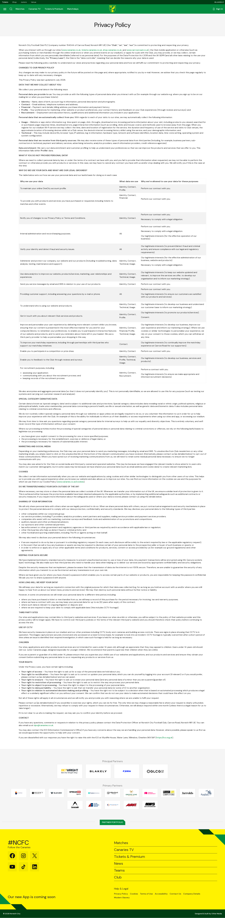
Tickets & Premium (54, 9)
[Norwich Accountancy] (150, 793)
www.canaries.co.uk (71, 50)
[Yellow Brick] (112, 793)
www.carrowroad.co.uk (137, 50)
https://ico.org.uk (164, 737)
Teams (119, 870)
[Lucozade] (75, 805)
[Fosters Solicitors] (93, 793)
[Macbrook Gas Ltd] (112, 805)
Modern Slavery (122, 897)
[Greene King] (131, 793)
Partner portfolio (112, 822)
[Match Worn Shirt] (150, 805)
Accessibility (161, 894)
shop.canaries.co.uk (112, 50)
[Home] (112, 9)
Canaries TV (34, 9)
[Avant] (131, 805)
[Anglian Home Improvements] (206, 793)
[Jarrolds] (187, 793)
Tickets (5, 2)
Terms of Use (146, 894)
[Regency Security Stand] (37, 793)
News (118, 863)
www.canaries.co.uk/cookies (70, 481)
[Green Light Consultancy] (155, 771)
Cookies (134, 894)
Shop (14, 2)
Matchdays (72, 9)
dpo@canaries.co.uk (43, 725)
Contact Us (175, 894)
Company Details (191, 894)
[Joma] (126, 771)
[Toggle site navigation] (4, 9)
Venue (33, 2)
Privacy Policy (121, 894)
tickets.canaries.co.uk (92, 50)
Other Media (216, 914)
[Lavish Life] (168, 793)
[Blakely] (219, 2)
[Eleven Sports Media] (56, 793)
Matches (20, 9)
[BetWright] (69, 771)
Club (118, 877)
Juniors (24, 2)
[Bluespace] (18, 793)
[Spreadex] (75, 793)
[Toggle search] (10, 9)
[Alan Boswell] (93, 805)
